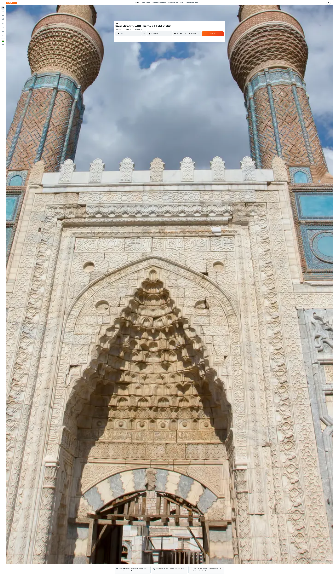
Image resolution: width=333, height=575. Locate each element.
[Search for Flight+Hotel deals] (3, 19)
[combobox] (118, 29)
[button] (3, 3)
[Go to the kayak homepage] (11, 3)
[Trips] (3, 36)
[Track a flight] (3, 27)
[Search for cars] (3, 15)
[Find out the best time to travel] (3, 31)
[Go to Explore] (3, 24)
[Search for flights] (3, 8)
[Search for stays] (3, 11)
